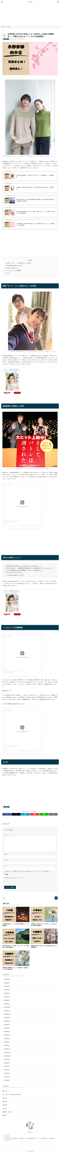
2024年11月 (7, 1052)
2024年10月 (7, 1056)
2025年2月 (7, 1042)
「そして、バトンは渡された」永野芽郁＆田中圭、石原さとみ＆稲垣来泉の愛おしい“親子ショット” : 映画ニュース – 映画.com (30, 351)
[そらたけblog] (30, 2)
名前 (6, 854)
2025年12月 (7, 1007)
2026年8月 (7, 979)
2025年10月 (7, 1014)
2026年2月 (7, 1000)
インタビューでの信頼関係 (14, 270)
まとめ (9, 273)
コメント (7, 834)
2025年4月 (7, 1035)
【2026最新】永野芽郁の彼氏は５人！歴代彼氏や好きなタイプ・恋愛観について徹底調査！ (35, 224)
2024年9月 (7, 1059)
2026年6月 (7, 986)
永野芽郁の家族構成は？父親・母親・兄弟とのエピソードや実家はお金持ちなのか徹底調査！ (35, 212)
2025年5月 (7, 1031)
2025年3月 (7, 1038)
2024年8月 (7, 1063)
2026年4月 (7, 993)
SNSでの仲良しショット (13, 268)
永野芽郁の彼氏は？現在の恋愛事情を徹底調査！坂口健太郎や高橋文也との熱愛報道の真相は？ (35, 200)
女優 (8, 806)
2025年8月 (7, 1021)
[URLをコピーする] (53, 814)
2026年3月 (7, 996)
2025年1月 (7, 1045)
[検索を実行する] (56, 898)
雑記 (5, 1115)
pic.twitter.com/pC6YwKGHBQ (14, 572)
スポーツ (6, 1091)
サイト (5, 865)
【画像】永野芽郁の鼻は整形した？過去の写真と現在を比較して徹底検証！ (35, 188)
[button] (6, 814)
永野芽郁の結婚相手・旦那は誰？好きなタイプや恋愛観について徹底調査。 (35, 176)
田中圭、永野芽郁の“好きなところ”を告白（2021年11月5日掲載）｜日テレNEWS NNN (30, 468)
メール (6, 860)
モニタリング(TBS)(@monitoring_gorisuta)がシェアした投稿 (22, 676)
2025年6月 (7, 1028)
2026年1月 (7, 1003)
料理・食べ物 (7, 1112)
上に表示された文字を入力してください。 (14, 877)
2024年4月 (7, 1076)
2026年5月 (7, 989)
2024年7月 (7, 1066)
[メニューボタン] (2, 2)
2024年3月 (7, 1080)
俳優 (5, 806)
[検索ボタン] (58, 2)
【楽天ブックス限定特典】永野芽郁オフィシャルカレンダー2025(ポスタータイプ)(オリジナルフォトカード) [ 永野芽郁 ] (12, 370)
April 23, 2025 (20, 575)
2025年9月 (7, 1017)
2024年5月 (7, 1073)
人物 (5, 1098)
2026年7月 (7, 983)
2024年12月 (7, 1049)
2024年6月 (7, 1070)
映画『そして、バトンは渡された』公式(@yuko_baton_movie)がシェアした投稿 (22, 525)
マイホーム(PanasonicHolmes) (12, 1094)
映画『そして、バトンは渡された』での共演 (19, 263)
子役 (5, 1108)
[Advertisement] (30, 14)
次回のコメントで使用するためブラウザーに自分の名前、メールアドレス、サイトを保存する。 (28, 871)
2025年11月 (7, 1010)
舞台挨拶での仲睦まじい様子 (14, 265)
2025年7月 (7, 1024)
